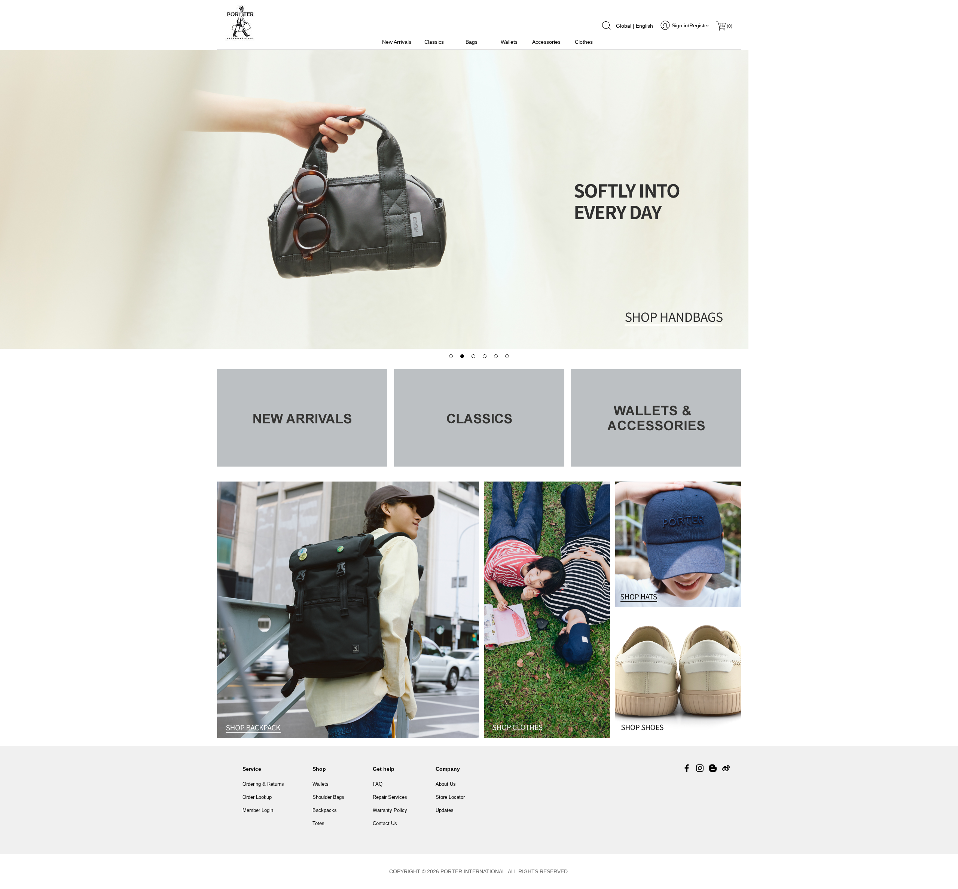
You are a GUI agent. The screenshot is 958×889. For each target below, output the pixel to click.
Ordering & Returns (263, 784)
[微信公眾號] (713, 768)
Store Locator (450, 797)
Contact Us (385, 823)
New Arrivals (396, 42)
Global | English (634, 26)
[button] (451, 356)
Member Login (257, 810)
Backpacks (324, 810)
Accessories (546, 42)
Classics (434, 42)
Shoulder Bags (328, 797)
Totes (318, 823)
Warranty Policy (390, 810)
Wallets (509, 42)
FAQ (377, 784)
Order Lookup (257, 797)
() (729, 26)
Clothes (584, 42)
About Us (446, 784)
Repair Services (390, 797)
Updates (445, 810)
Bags (472, 42)
